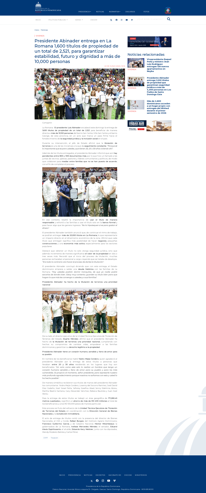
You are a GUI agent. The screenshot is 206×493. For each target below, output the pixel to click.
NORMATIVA (114, 12)
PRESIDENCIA (84, 12)
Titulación (54, 438)
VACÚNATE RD (114, 475)
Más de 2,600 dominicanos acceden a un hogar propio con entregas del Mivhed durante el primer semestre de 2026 (158, 107)
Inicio (38, 20)
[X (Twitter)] (111, 20)
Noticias (44, 30)
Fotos (146, 12)
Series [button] (78, 20)
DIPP (45, 438)
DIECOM (93, 20)
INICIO (62, 475)
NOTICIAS (100, 12)
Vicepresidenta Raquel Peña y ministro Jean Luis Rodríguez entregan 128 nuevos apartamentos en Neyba (159, 65)
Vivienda (40, 36)
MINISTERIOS (141, 475)
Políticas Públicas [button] (57, 20)
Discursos (130, 12)
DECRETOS (100, 475)
